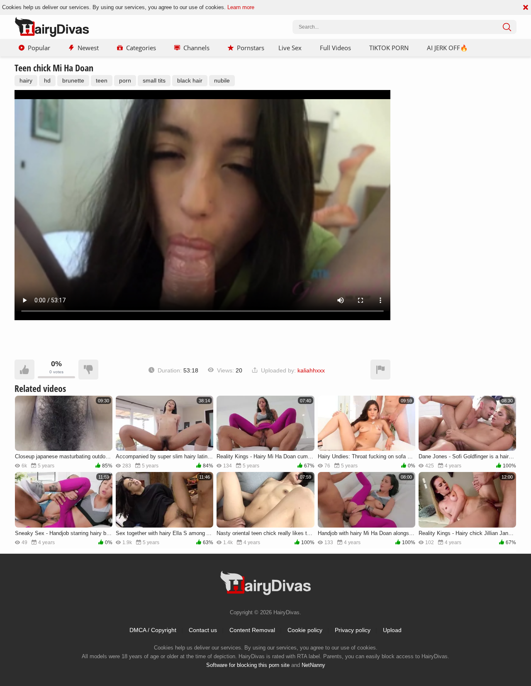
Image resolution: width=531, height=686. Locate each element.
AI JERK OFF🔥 (447, 48)
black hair (189, 80)
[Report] (380, 369)
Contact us (203, 630)
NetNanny (313, 665)
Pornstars (250, 48)
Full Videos (335, 48)
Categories (141, 48)
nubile (222, 80)
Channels (196, 48)
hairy (25, 80)
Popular (39, 48)
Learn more (240, 7)
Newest (88, 48)
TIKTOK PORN (389, 48)
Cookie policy (304, 630)
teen (101, 80)
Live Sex (290, 48)
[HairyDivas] (52, 27)
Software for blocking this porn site (248, 665)
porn (125, 80)
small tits (154, 80)
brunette (73, 80)
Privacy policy (352, 630)
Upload (392, 630)
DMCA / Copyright (152, 630)
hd (47, 80)
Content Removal (252, 630)
